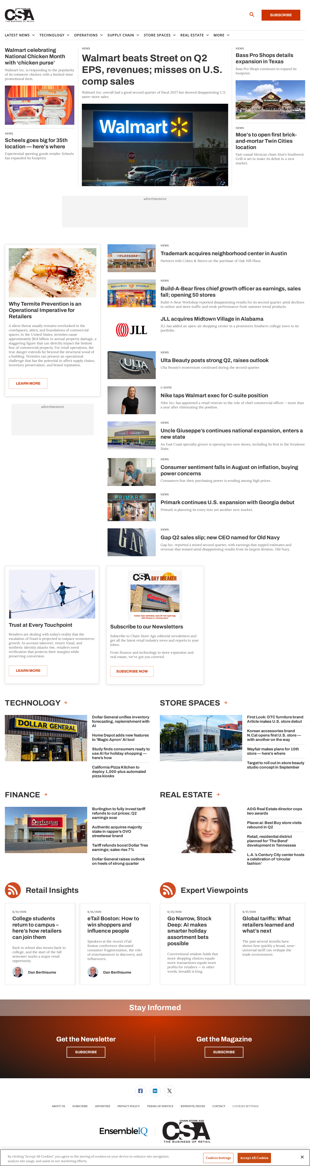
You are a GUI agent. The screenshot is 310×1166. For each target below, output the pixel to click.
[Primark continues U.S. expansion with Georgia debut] (132, 507)
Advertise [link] (102, 1106)
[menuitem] (22, 35)
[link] (140, 1091)
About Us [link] (58, 1106)
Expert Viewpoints (214, 890)
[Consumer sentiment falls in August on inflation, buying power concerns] (132, 472)
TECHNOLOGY (33, 703)
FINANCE (23, 795)
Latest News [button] (17, 35)
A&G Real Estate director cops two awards (274, 811)
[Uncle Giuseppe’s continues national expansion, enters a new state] (132, 436)
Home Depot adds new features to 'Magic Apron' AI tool (120, 737)
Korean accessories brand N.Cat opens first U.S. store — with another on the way (274, 735)
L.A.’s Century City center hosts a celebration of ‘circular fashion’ (275, 859)
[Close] (302, 1157)
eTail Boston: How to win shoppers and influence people (113, 925)
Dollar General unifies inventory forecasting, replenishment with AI (121, 721)
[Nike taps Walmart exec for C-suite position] (132, 400)
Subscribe (281, 15)
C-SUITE (166, 387)
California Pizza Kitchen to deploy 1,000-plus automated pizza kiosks (119, 771)
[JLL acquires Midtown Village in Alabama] (132, 330)
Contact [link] (218, 1106)
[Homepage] (20, 15)
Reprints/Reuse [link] (193, 1106)
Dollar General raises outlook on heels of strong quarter (118, 861)
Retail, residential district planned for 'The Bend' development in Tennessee (271, 840)
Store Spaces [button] (157, 35)
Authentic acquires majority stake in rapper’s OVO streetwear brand (117, 831)
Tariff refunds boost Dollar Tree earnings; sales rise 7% (120, 847)
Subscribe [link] (80, 1106)
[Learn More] (52, 272)
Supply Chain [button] (121, 35)
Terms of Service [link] (160, 1106)
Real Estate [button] (192, 35)
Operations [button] (86, 35)
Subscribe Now (132, 671)
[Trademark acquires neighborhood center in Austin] (132, 258)
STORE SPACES (191, 703)
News (165, 245)
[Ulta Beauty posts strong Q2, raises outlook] (132, 365)
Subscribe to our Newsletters (146, 627)
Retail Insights (52, 890)
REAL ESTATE (187, 795)
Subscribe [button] (86, 1052)
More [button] (219, 35)
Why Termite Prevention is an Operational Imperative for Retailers (45, 310)
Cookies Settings (245, 1106)
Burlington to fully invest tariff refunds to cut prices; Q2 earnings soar (118, 813)
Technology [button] (51, 35)
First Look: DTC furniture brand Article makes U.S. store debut (275, 719)
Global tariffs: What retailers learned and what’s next (268, 925)
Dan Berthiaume (42, 972)
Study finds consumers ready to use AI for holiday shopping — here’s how (121, 753)
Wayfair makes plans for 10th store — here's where (273, 751)
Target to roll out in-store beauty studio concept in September (275, 765)
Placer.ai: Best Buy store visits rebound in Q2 (274, 825)
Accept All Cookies (254, 1158)
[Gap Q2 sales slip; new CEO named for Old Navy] (132, 542)
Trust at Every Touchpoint (40, 625)
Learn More (28, 383)
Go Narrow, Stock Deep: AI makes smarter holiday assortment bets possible (189, 931)
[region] (155, 1157)
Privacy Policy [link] (128, 1106)
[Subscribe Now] (155, 595)
